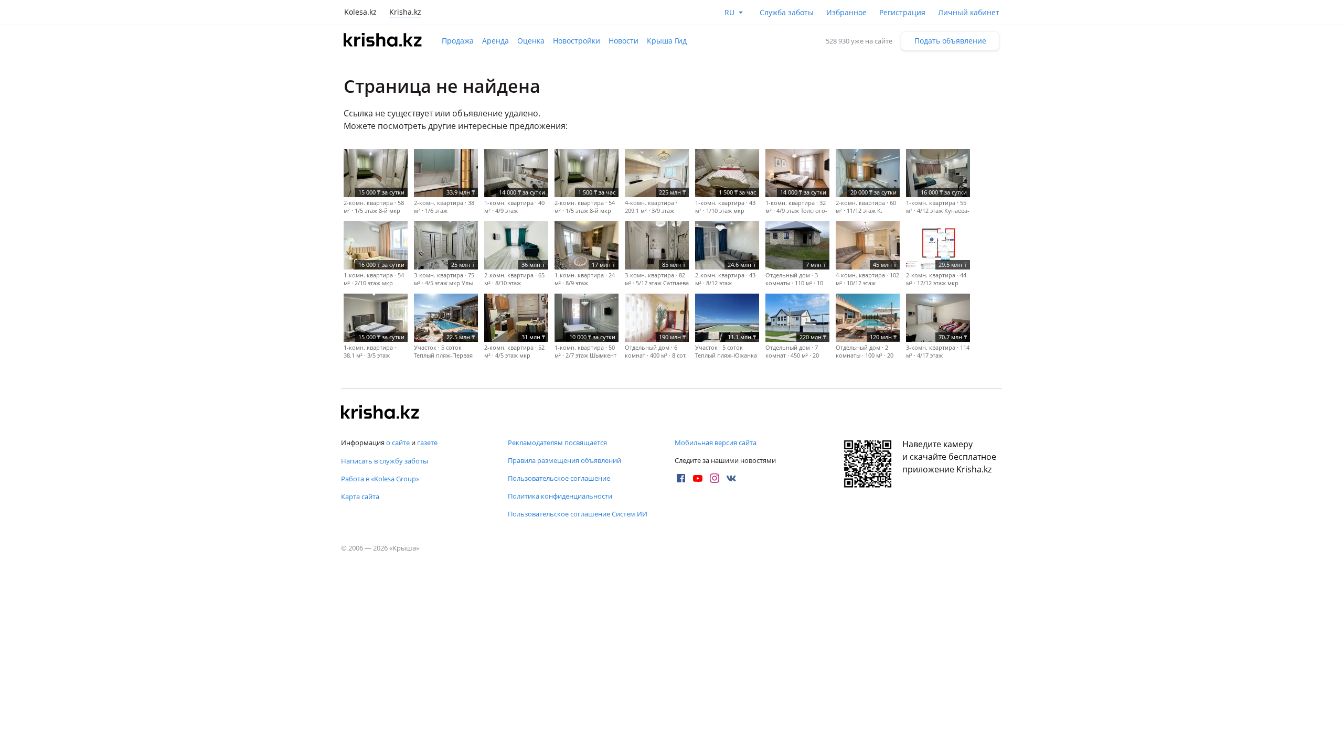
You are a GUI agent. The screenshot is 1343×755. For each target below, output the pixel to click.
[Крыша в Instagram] (714, 478)
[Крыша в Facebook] (681, 478)
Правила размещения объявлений (564, 460)
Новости (623, 41)
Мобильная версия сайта (715, 442)
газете (427, 442)
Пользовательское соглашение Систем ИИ (577, 514)
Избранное (846, 12)
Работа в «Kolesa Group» (380, 478)
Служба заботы (787, 12)
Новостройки (576, 41)
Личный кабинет (968, 12)
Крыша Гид (667, 41)
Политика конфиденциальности (560, 496)
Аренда (495, 41)
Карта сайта (360, 496)
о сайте (398, 442)
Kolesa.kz (360, 12)
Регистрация (902, 12)
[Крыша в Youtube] (697, 478)
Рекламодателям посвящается (557, 442)
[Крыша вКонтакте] (731, 478)
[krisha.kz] (380, 413)
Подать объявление (950, 41)
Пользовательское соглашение (559, 478)
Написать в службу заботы (384, 461)
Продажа (458, 41)
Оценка (531, 41)
